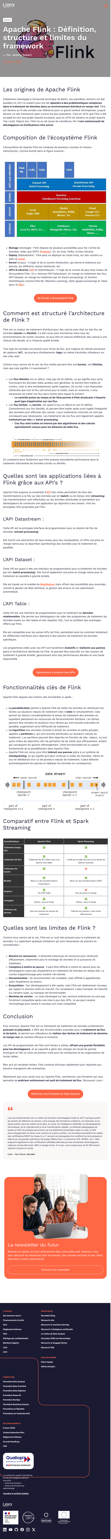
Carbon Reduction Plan (13, 1432)
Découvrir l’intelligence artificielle (57, 1329)
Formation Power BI (12, 1395)
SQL (20, 284)
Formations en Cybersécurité (16, 1413)
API (32, 269)
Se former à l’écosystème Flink (55, 298)
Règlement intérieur (12, 1329)
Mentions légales (11, 1343)
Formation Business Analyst (16, 1404)
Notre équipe (47, 1362)
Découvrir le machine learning (55, 1324)
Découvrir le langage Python (54, 1343)
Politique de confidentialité (15, 1338)
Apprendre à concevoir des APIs (55, 672)
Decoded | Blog (48, 1315)
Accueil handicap (11, 1441)
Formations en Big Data (13, 1409)
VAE (5, 1446)
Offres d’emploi (48, 1366)
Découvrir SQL (47, 1347)
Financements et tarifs (13, 1320)
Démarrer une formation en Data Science (55, 1093)
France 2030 (9, 1428)
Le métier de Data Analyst (53, 1334)
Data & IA (7, 20)
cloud (21, 259)
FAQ (5, 1334)
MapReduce (47, 584)
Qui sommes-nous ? (12, 1315)
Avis (5, 1324)
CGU (5, 1347)
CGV (5, 1352)
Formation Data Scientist (14, 1386)
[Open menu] (105, 6)
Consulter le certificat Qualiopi (16, 1493)
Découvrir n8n (47, 1320)
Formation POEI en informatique (55, 1338)
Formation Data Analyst (14, 1381)
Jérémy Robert (22, 54)
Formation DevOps (11, 1400)
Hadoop (45, 251)
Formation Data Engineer (14, 1390)
